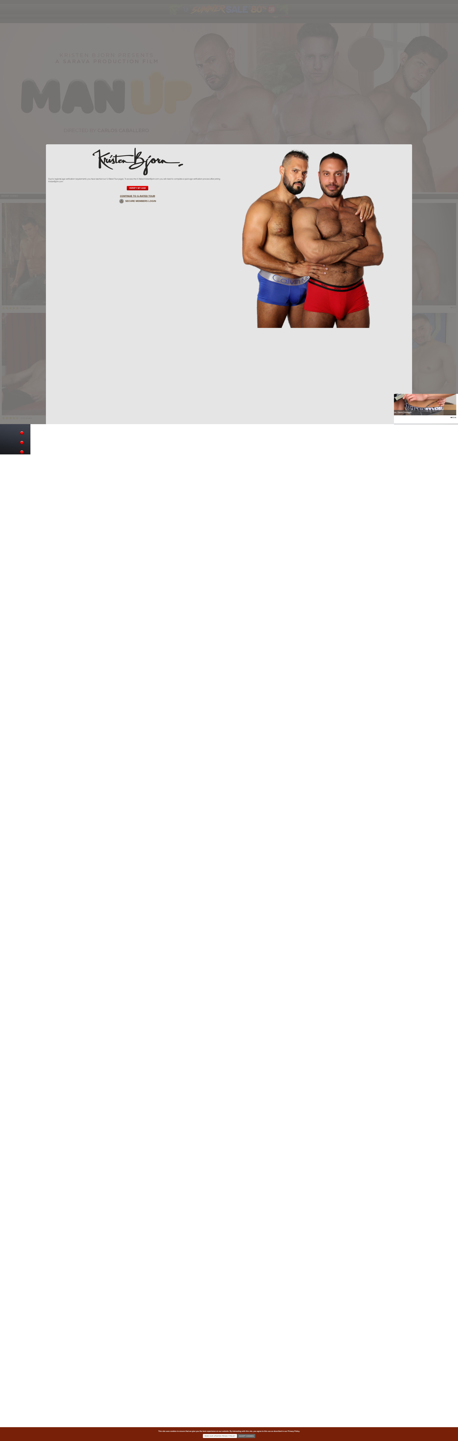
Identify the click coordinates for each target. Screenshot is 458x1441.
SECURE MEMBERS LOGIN (140, 201)
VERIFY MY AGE (137, 188)
